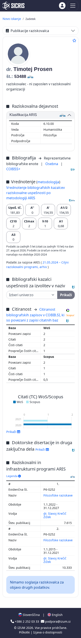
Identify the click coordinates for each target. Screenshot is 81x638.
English (57, 615)
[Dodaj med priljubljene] (74, 40)
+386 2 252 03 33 (27, 621)
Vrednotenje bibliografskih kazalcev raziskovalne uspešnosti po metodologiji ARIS (35, 192)
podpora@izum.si (57, 621)
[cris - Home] (13, 6)
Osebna (52, 163)
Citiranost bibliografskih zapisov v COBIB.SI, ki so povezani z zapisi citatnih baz (35, 315)
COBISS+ (13, 169)
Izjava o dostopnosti (47, 632)
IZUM (21, 628)
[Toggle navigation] (72, 6)
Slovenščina (31, 615)
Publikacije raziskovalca (30, 30)
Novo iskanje (12, 19)
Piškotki (25, 632)
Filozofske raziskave (58, 495)
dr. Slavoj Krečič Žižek (54, 515)
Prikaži (40, 449)
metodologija (48, 182)
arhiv (44, 267)
